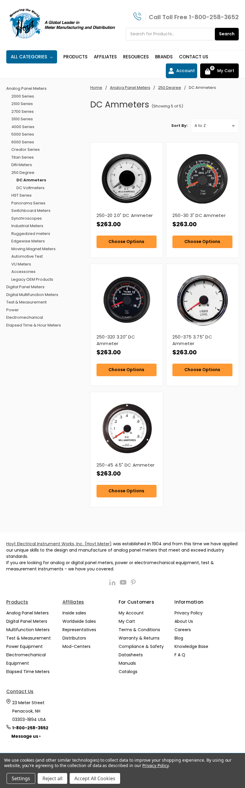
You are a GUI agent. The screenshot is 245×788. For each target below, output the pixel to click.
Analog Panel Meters (26, 88)
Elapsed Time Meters (28, 672)
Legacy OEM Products (32, 279)
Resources (136, 57)
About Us (183, 621)
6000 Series (22, 142)
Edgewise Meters (28, 241)
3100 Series (22, 119)
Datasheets (131, 655)
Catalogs (128, 672)
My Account (131, 613)
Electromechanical (24, 317)
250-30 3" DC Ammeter (199, 215)
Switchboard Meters (30, 210)
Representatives (79, 630)
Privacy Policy (188, 613)
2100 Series (22, 104)
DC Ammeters (31, 180)
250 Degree (22, 172)
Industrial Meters (27, 226)
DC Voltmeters (30, 188)
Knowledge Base (191, 646)
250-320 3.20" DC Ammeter (116, 340)
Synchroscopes (26, 218)
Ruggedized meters (30, 233)
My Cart (127, 621)
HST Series (21, 195)
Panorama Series (28, 203)
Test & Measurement (26, 302)
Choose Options (126, 242)
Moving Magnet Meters (33, 249)
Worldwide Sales (79, 621)
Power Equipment (24, 646)
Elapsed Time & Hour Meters (33, 325)
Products (75, 57)
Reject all (52, 778)
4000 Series (22, 127)
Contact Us (193, 57)
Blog (178, 638)
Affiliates (105, 57)
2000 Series (22, 96)
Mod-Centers (76, 646)
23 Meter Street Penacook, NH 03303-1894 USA (29, 711)
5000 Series (22, 134)
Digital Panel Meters (25, 287)
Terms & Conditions (139, 630)
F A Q (179, 655)
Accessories (23, 271)
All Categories (29, 57)
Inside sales (74, 613)
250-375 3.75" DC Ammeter (192, 340)
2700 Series (22, 111)
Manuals (127, 663)
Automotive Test (27, 256)
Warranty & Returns (139, 638)
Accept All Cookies (94, 778)
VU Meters (21, 264)
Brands (164, 57)
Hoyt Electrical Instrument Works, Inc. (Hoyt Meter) (59, 544)
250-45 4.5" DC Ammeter (126, 465)
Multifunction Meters (28, 630)
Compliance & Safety (141, 646)
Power (12, 310)
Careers (182, 630)
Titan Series (22, 157)
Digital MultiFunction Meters (32, 294)
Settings (21, 778)
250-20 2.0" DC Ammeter (125, 215)
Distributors (74, 638)
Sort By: (179, 125)
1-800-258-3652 (214, 17)
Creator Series (25, 149)
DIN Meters (21, 165)
